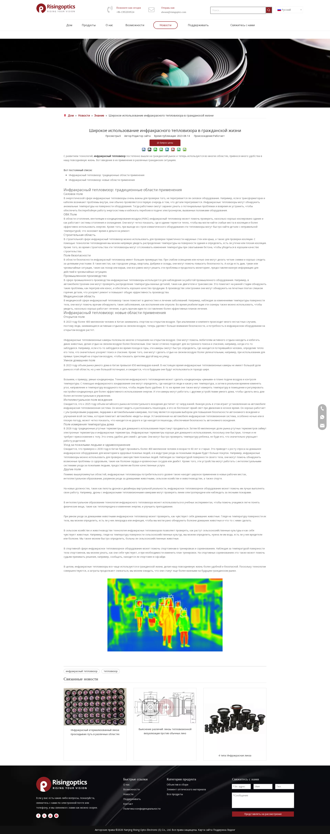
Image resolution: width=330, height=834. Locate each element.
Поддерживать (132, 799)
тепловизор (111, 671)
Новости (128, 794)
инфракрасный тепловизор (81, 671)
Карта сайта (205, 829)
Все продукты (175, 794)
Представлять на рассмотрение (263, 814)
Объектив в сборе (177, 784)
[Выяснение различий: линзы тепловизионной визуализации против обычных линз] (165, 706)
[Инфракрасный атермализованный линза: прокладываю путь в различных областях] (95, 706)
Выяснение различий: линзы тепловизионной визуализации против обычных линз (165, 731)
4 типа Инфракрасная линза (234, 755)
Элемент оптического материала (186, 789)
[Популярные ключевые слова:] (269, 10)
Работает (219, 135)
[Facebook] (38, 816)
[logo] (62, 784)
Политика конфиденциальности (142, 808)
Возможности (131, 789)
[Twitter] (44, 816)
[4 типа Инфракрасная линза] (235, 719)
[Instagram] (56, 816)
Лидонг (231, 829)
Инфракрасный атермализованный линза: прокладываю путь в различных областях (95, 732)
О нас (126, 784)
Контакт (128, 803)
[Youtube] (50, 816)
